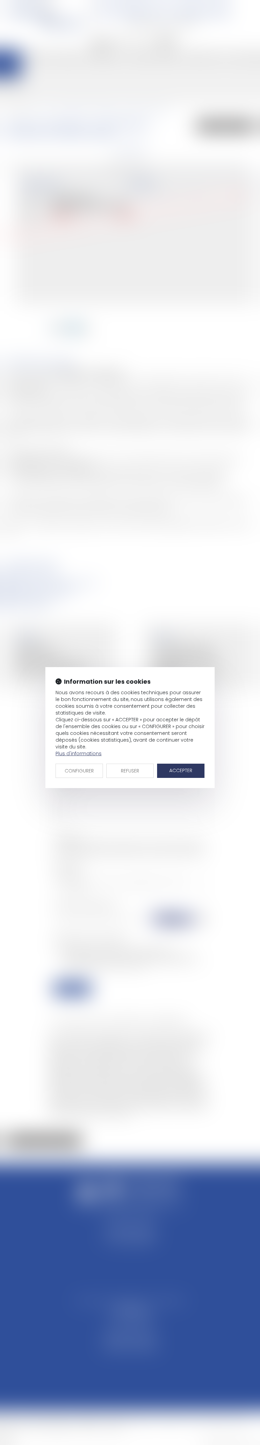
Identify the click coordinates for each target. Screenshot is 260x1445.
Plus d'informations (79, 753)
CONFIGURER (79, 770)
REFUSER (130, 770)
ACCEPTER (180, 770)
